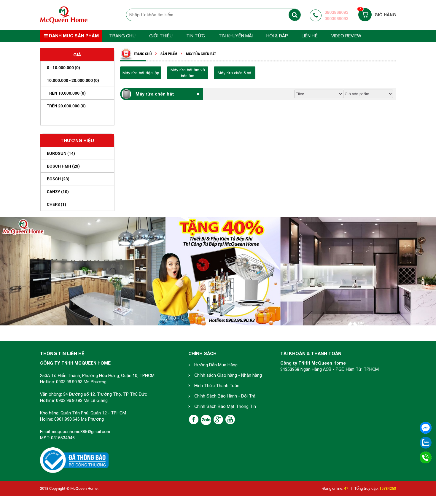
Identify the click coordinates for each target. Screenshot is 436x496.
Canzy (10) (58, 191)
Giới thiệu (161, 35)
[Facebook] (193, 419)
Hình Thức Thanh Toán (216, 385)
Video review (346, 35)
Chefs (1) (56, 204)
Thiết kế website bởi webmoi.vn (126, 488)
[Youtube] (230, 419)
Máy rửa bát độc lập (140, 73)
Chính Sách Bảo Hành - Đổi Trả (224, 396)
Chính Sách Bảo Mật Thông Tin (225, 406)
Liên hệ (310, 35)
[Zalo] (206, 420)
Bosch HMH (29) (63, 166)
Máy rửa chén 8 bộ (234, 73)
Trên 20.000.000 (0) (66, 106)
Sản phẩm (168, 53)
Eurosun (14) (61, 153)
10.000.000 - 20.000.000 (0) (73, 80)
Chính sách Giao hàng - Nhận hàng (228, 375)
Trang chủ (122, 35)
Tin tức (195, 35)
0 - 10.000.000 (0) (63, 67)
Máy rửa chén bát (155, 93)
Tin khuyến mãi (236, 35)
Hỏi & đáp (277, 35)
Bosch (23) (58, 179)
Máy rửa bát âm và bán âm (188, 73)
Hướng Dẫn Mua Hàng (216, 365)
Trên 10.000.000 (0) (66, 93)
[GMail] (218, 419)
